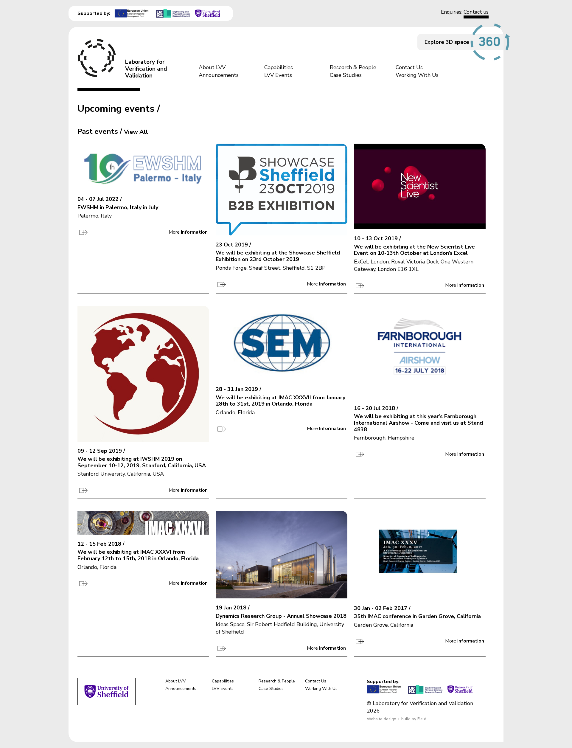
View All (136, 132)
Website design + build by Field (396, 719)
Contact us (476, 12)
